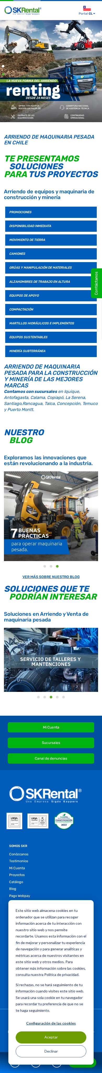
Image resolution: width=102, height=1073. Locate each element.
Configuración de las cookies (51, 1023)
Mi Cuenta (51, 727)
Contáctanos (96, 283)
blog (12, 889)
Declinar (51, 1051)
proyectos (17, 875)
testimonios (18, 861)
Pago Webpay (19, 896)
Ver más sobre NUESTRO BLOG (51, 577)
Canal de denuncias (51, 758)
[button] (3, 68)
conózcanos (19, 854)
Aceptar (51, 1037)
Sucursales (51, 743)
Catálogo (16, 882)
